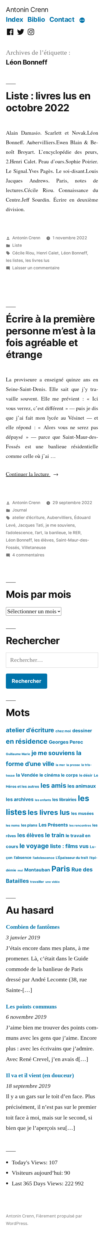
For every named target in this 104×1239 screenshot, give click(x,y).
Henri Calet (48, 253)
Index (14, 19)
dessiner (82, 730)
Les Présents (53, 825)
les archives (20, 799)
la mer (60, 765)
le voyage (34, 846)
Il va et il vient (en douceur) (40, 1075)
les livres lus (37, 260)
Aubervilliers (59, 517)
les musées (82, 813)
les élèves (44, 540)
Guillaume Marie (18, 754)
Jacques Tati (30, 525)
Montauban (37, 869)
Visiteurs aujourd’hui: (38, 1173)
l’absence (22, 857)
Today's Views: (30, 1162)
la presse (73, 765)
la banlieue (55, 532)
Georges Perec (66, 742)
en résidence (26, 741)
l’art (38, 532)
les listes (14, 260)
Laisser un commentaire (35, 267)
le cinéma (49, 775)
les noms (13, 825)
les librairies (64, 799)
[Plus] (82, 20)
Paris (60, 868)
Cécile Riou (23, 253)
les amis (53, 785)
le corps (69, 775)
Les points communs (31, 1006)
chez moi (63, 731)
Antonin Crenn (27, 10)
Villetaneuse (34, 547)
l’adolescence (19, 532)
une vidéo (52, 882)
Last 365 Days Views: (38, 1183)
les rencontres (80, 825)
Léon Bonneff (74, 253)
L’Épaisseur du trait (72, 857)
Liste (17, 245)
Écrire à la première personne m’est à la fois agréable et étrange (50, 336)
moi (20, 870)
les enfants (43, 800)
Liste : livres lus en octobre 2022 (48, 102)
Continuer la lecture (32, 474)
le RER (74, 532)
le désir (86, 775)
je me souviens (60, 525)
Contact (62, 19)
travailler (37, 882)
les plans (29, 825)
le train (54, 835)
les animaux (81, 786)
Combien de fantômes (33, 927)
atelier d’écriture (28, 517)
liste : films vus (69, 846)
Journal (19, 510)
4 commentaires (28, 554)
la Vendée (27, 775)
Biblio (36, 19)
